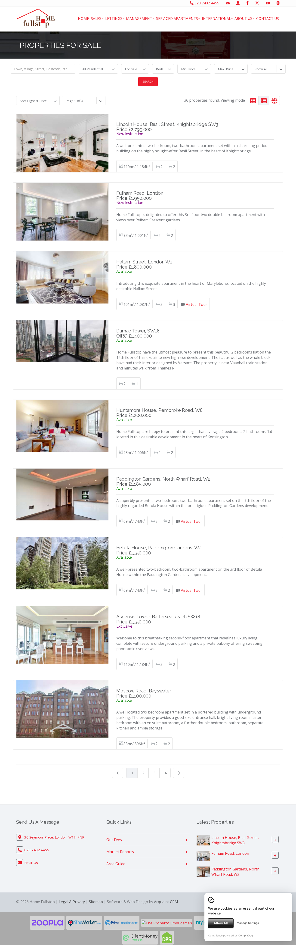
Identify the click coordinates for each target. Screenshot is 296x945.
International (216, 18)
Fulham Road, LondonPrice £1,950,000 (139, 195)
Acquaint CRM (166, 901)
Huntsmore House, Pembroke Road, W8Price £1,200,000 (159, 412)
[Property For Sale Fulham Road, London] (203, 855)
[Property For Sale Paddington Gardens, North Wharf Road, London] (203, 871)
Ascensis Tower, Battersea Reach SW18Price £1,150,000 (158, 619)
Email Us (31, 862)
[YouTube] (268, 3)
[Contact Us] (238, 3)
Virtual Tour (196, 304)
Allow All (221, 923)
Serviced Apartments (177, 18)
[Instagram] (278, 3)
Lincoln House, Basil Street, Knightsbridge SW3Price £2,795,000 (167, 127)
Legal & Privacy (72, 901)
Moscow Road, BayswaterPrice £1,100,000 (143, 693)
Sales (96, 18)
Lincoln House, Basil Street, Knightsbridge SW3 (235, 840)
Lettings (113, 18)
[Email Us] (228, 3)
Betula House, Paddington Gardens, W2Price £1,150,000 (158, 550)
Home (83, 18)
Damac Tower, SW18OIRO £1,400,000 (138, 333)
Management (139, 18)
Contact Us (267, 18)
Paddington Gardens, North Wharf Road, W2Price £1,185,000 (163, 481)
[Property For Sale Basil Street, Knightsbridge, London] (203, 839)
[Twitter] (257, 3)
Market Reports (120, 851)
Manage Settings (248, 923)
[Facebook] (247, 3)
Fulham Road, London (230, 853)
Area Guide (115, 863)
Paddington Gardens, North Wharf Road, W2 (235, 872)
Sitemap (96, 901)
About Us (243, 18)
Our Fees (114, 839)
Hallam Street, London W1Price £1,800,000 (144, 264)
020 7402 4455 (206, 3)
